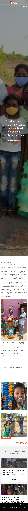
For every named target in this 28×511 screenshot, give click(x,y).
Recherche (13, 7)
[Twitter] (23, 443)
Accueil (2, 256)
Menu (25, 6)
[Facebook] (21, 443)
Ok (14, 509)
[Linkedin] (26, 443)
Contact (2, 7)
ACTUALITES (7, 256)
